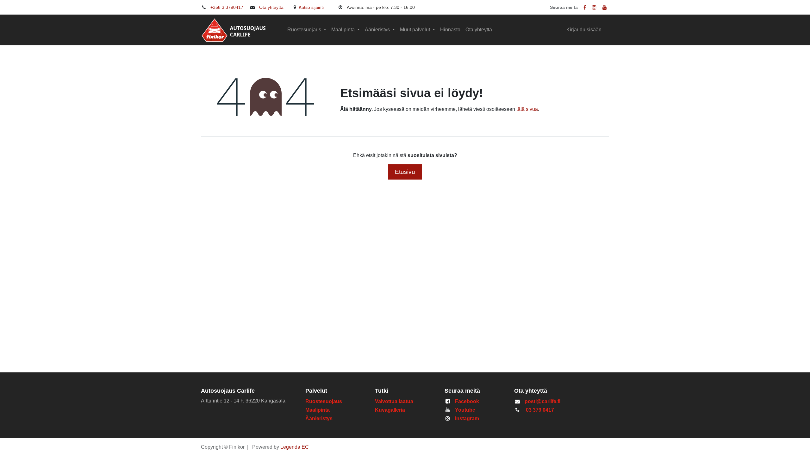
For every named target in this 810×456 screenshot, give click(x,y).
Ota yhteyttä (271, 7)
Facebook (467, 401)
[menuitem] (450, 29)
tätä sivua (527, 109)
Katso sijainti (312, 7)
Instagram (467, 418)
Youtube (465, 410)
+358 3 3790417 (226, 7)
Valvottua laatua (395, 401)
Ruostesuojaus (323, 401)
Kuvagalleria (390, 410)
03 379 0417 (540, 410)
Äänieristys (319, 418)
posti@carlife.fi (542, 401)
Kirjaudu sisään (583, 29)
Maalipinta (317, 410)
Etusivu (405, 171)
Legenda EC (294, 447)
